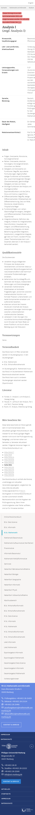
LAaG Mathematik (10, 647)
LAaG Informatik (10, 642)
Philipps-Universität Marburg (10, 746)
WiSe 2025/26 (9, 475)
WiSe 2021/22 (9, 467)
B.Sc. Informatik (9, 527)
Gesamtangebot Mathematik (14, 673)
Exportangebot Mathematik (14, 658)
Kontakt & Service (11, 782)
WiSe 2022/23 (9, 470)
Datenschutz (6, 739)
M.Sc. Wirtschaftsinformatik (14, 632)
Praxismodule (9, 548)
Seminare (7, 564)
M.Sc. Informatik (10, 621)
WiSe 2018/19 (9, 457)
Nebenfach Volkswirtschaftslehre (16, 595)
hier (19, 22)
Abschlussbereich (10, 600)
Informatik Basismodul (12, 553)
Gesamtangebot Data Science (14, 663)
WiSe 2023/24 (9, 472)
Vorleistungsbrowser (11, 679)
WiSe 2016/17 (9, 452)
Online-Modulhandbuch (12, 517)
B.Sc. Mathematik (10, 533)
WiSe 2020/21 (9, 462)
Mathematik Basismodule (13, 538)
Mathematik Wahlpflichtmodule (15, 559)
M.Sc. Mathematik (10, 626)
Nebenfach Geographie (12, 579)
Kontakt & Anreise (11, 725)
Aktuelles (5, 789)
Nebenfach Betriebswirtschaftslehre (17, 569)
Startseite (4, 8)
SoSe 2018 (8, 455)
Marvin (22, 491)
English (30, 3)
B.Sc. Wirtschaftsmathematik (14, 611)
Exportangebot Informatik (13, 653)
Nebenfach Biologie (11, 574)
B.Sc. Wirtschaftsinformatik (13, 606)
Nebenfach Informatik (12, 585)
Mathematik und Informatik (18, 8)
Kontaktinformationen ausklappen (32, 746)
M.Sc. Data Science (11, 616)
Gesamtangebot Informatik (14, 668)
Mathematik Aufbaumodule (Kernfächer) (18, 543)
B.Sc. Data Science (10, 522)
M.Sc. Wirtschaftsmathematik (14, 637)
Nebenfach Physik (10, 590)
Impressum (5, 735)
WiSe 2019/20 (9, 460)
